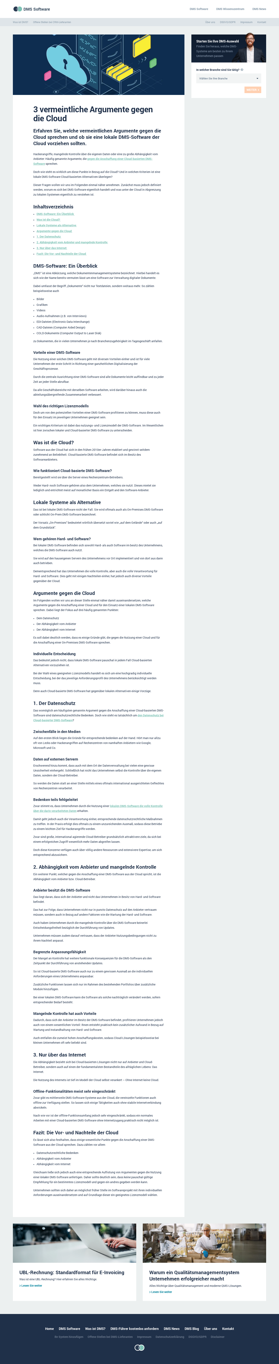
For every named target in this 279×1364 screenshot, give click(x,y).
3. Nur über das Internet (52, 248)
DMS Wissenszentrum (230, 9)
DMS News (259, 9)
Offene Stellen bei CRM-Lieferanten (52, 22)
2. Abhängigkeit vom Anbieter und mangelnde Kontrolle (72, 242)
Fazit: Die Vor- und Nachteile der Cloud (62, 254)
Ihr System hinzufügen (69, 1337)
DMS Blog (192, 1328)
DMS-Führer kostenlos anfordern (134, 1328)
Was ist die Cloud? (49, 220)
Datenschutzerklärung (170, 1337)
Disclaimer (217, 1337)
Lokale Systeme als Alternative (57, 225)
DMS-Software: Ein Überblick (56, 214)
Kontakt (261, 22)
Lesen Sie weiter (31, 1285)
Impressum (246, 22)
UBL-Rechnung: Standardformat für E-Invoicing (71, 1272)
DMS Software (36, 9)
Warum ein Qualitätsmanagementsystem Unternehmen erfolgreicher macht (194, 1275)
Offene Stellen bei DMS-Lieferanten (110, 1337)
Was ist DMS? (20, 22)
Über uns (210, 22)
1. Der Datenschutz (49, 236)
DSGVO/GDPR (227, 22)
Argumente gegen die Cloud (54, 231)
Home (49, 1328)
